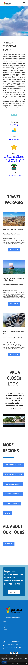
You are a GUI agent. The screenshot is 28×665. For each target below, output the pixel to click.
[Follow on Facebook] (11, 653)
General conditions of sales (9, 633)
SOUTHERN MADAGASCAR (13, 464)
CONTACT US (14, 592)
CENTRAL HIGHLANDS (12, 503)
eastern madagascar (13, 494)
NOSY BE (7, 513)
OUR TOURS (8, 544)
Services (5, 625)
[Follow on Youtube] (14, 653)
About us (5, 629)
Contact (5, 631)
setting (14, 659)
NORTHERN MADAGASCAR (13, 474)
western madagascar (13, 484)
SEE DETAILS (14, 249)
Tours (5, 627)
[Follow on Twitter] (17, 653)
